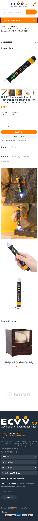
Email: (3, 449)
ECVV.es (15, 508)
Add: (2, 442)
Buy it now (19, 132)
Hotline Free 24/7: (13, 433)
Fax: (2, 452)
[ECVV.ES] (19, 3)
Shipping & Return (20, 156)
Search (4, 512)
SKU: (2, 115)
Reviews (5, 161)
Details (4, 156)
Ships (3, 140)
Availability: (5, 112)
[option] (4, 92)
